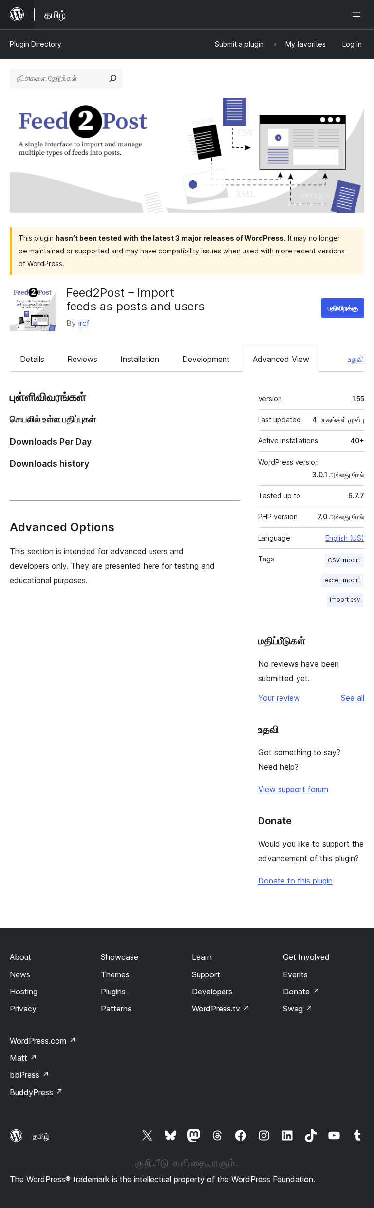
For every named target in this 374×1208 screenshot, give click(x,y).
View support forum (293, 789)
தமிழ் (41, 1136)
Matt (23, 1058)
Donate (301, 991)
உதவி (356, 359)
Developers (212, 991)
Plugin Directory (35, 44)
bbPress (29, 1075)
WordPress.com (43, 1041)
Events (295, 974)
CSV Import (344, 560)
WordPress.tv (221, 1008)
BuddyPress (36, 1092)
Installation (139, 359)
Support (206, 974)
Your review (279, 698)
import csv (345, 599)
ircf (84, 323)
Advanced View (281, 359)
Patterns (116, 1008)
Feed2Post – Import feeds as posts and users (135, 300)
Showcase (119, 957)
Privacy (23, 1008)
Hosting (23, 991)
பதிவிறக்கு (343, 308)
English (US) (344, 538)
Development (206, 359)
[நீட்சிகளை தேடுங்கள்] (113, 78)
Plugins (113, 991)
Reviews (82, 359)
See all (352, 698)
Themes (115, 974)
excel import (342, 580)
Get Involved (306, 957)
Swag (298, 1008)
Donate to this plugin (295, 880)
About (20, 957)
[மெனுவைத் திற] (358, 14)
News (20, 974)
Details (32, 359)
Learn (202, 957)
